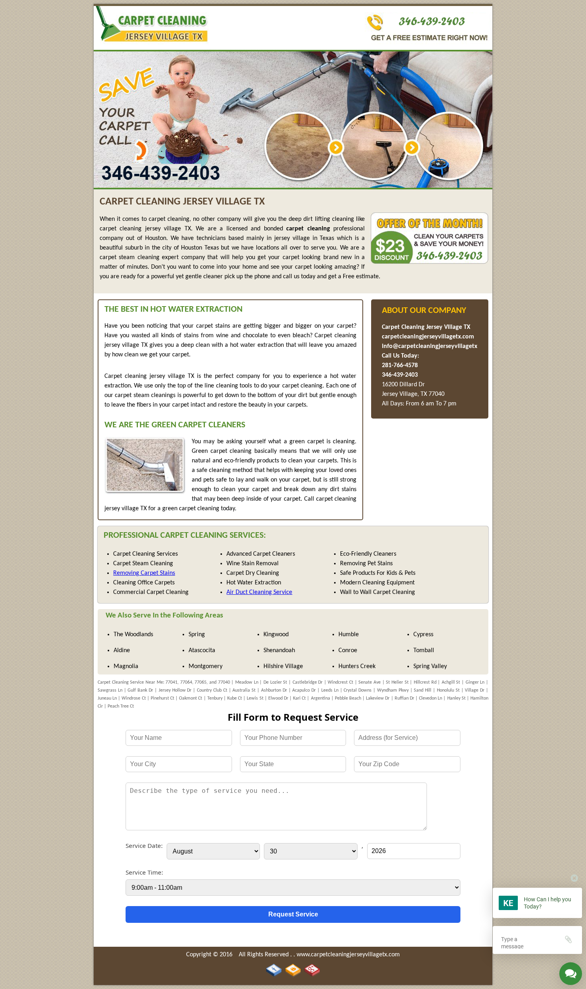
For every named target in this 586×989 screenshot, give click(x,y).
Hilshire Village (283, 666)
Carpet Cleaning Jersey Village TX (426, 327)
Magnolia (126, 666)
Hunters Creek (357, 666)
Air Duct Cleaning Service (259, 592)
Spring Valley (430, 666)
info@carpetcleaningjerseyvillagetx (429, 346)
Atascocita (202, 650)
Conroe (347, 650)
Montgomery (205, 666)
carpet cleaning (308, 229)
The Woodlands (133, 634)
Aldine (122, 650)
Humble (348, 634)
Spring (197, 634)
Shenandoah (279, 650)
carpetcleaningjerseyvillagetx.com (428, 337)
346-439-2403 (400, 375)
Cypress (423, 634)
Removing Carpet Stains (144, 573)
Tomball (423, 650)
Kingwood (276, 634)
